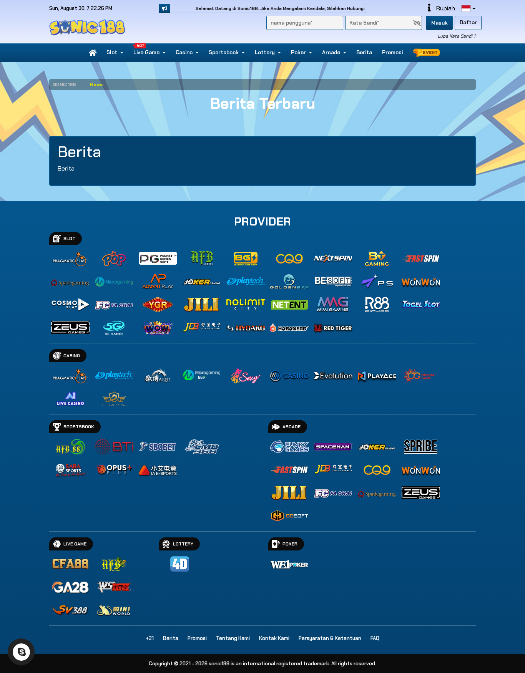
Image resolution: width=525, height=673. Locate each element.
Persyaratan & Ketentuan (330, 638)
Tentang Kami (233, 638)
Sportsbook (224, 52)
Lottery (265, 52)
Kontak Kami (274, 638)
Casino (184, 52)
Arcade (331, 52)
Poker (298, 52)
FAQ (374, 638)
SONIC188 (64, 84)
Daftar (468, 22)
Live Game (146, 52)
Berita (364, 52)
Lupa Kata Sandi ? (457, 36)
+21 (150, 638)
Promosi (392, 52)
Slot (111, 52)
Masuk (439, 22)
